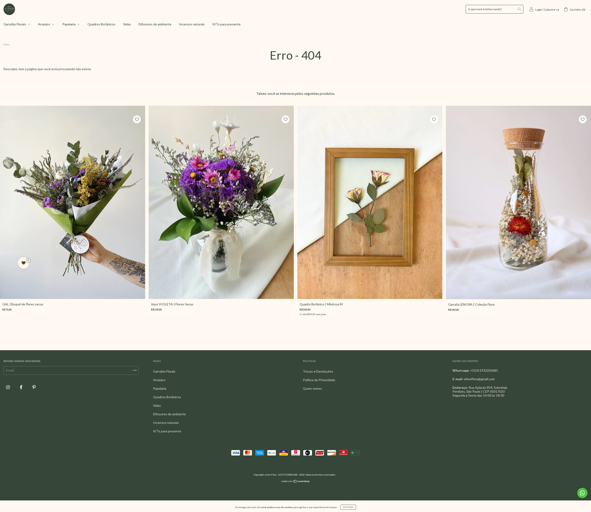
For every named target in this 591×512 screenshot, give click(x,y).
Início (6, 44)
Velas (127, 24)
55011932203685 (485, 370)
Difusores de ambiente (155, 24)
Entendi (348, 507)
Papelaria (69, 24)
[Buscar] (519, 9)
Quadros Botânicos (101, 24)
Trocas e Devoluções (318, 371)
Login (538, 9)
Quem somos (312, 388)
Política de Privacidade (319, 380)
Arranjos (44, 24)
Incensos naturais (192, 24)
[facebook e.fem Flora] (21, 387)
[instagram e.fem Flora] (8, 387)
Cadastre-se (551, 9)
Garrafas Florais (15, 24)
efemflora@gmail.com (479, 379)
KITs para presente (226, 24)
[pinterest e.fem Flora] (34, 387)
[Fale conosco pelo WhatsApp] (582, 493)
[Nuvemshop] (295, 482)
